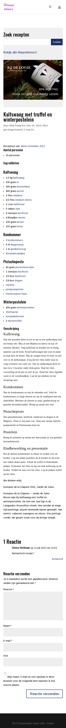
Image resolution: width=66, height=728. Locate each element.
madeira (17, 195)
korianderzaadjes (15, 253)
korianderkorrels (15, 316)
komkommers (15, 240)
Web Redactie (17, 125)
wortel (20, 191)
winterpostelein (25, 307)
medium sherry (23, 199)
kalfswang (18, 177)
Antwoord (57, 559)
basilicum (20, 276)
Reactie (8, 589)
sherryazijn (12, 312)
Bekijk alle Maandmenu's (20, 52)
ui (18, 182)
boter (20, 226)
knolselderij (23, 186)
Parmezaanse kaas (16, 293)
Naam (7, 625)
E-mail (7, 640)
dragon (19, 280)
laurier (21, 217)
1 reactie (29, 129)
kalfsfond (19, 204)
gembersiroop (18, 249)
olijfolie (10, 285)
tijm (17, 208)
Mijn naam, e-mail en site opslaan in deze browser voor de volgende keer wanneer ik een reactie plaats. (29, 680)
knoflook (23, 213)
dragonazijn (17, 244)
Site (5, 655)
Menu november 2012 (33, 146)
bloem (20, 222)
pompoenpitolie (15, 289)
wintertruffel (15, 320)
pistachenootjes (24, 267)
